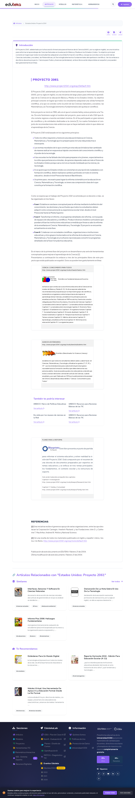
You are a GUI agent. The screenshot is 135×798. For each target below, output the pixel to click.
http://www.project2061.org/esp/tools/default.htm (65, 541)
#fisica (35, 606)
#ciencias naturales (22, 606)
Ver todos (115, 581)
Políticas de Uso (78, 739)
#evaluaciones (21, 636)
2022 (45, 772)
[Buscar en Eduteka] (113, 4)
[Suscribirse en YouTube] (108, 774)
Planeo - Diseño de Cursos (52, 744)
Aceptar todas (110, 793)
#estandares (20, 671)
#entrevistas (20, 710)
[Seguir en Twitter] (118, 774)
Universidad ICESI (79, 748)
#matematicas (44, 636)
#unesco (32, 636)
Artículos (19, 23)
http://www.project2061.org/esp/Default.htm (67, 86)
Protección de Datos (81, 743)
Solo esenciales (125, 793)
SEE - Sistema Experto (26, 758)
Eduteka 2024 (54, 768)
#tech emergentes (79, 676)
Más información (38, 795)
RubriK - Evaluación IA (52, 739)
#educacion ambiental (49, 606)
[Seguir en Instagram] (104, 774)
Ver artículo (38, 408)
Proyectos (20, 743)
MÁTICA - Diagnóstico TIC (53, 756)
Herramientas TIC (23, 748)
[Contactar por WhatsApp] (99, 778)
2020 (45, 780)
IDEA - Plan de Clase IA (53, 734)
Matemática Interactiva (25, 752)
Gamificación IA (51, 751)
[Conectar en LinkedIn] (113, 774)
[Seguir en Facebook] (99, 774)
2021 (45, 776)
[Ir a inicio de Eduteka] (13, 4)
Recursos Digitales (24, 764)
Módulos (19, 739)
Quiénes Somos (79, 734)
